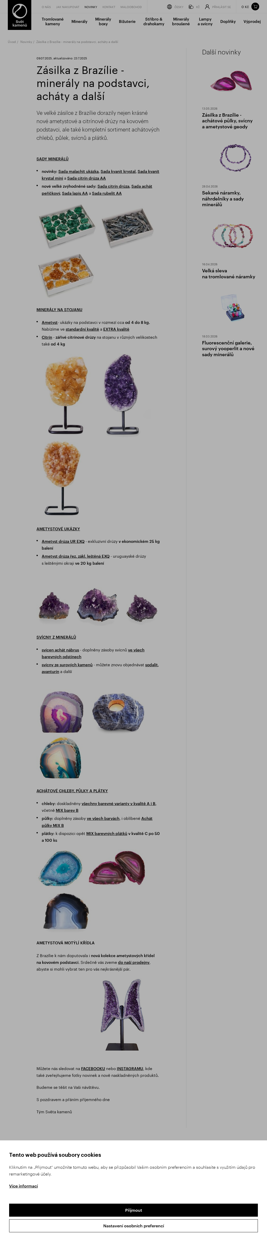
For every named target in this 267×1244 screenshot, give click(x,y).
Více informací (23, 1185)
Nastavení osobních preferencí (133, 1225)
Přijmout (133, 1210)
